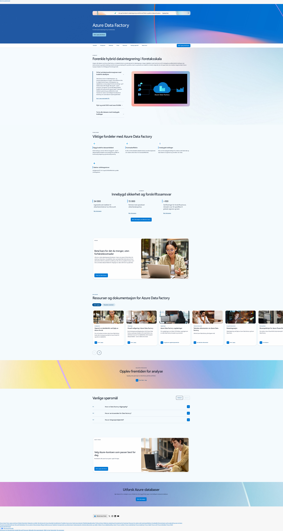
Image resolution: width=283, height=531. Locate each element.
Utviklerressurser (48, 525)
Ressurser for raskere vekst (135, 523)
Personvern (26, 530)
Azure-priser (69, 523)
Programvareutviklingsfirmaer (7, 525)
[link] (95, 46)
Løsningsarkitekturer (147, 523)
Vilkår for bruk (47, 530)
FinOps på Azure (99, 523)
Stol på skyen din (42, 523)
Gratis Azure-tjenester (77, 523)
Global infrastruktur (22, 523)
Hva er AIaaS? (148, 525)
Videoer (100, 525)
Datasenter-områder (32, 523)
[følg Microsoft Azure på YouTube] (118, 516)
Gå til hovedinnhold (5, 1)
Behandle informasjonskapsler (36, 530)
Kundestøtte (155, 523)
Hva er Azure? (3, 523)
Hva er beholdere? (162, 525)
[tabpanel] (141, 332)
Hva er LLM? (155, 525)
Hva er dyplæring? (140, 525)
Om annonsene (60, 530)
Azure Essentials (50, 523)
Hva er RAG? (170, 525)
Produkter (63, 523)
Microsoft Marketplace (20, 525)
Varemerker (53, 530)
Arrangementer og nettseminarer (65, 525)
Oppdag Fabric (165, 13)
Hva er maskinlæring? (130, 525)
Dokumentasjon (37, 525)
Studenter (54, 525)
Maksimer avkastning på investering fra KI (114, 523)
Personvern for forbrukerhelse (7, 530)
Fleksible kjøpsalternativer (89, 523)
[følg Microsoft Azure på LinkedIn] (115, 516)
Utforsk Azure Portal (101, 516)
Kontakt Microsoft (19, 530)
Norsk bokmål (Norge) (5, 526)
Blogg (42, 525)
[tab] (96, 304)
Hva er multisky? (121, 525)
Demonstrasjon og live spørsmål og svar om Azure (170, 523)
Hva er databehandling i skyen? (109, 525)
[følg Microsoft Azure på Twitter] (109, 516)
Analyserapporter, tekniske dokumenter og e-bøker (85, 525)
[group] (108, 328)
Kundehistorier (57, 523)
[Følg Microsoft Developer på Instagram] (112, 516)
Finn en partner (29, 525)
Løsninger (126, 523)
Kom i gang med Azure (99, 34)
